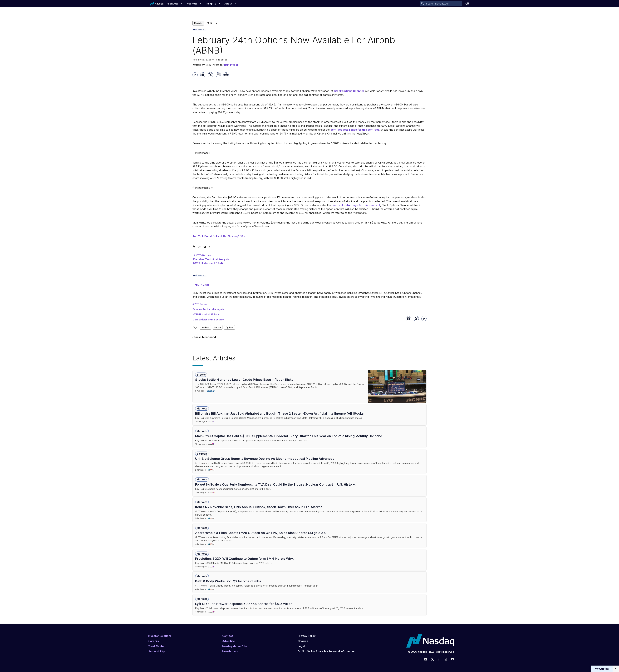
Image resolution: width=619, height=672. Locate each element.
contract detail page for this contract (354, 129)
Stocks (217, 327)
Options (229, 327)
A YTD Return (202, 255)
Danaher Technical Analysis (211, 259)
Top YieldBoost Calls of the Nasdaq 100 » (218, 236)
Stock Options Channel (349, 91)
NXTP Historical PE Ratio (208, 263)
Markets (198, 23)
